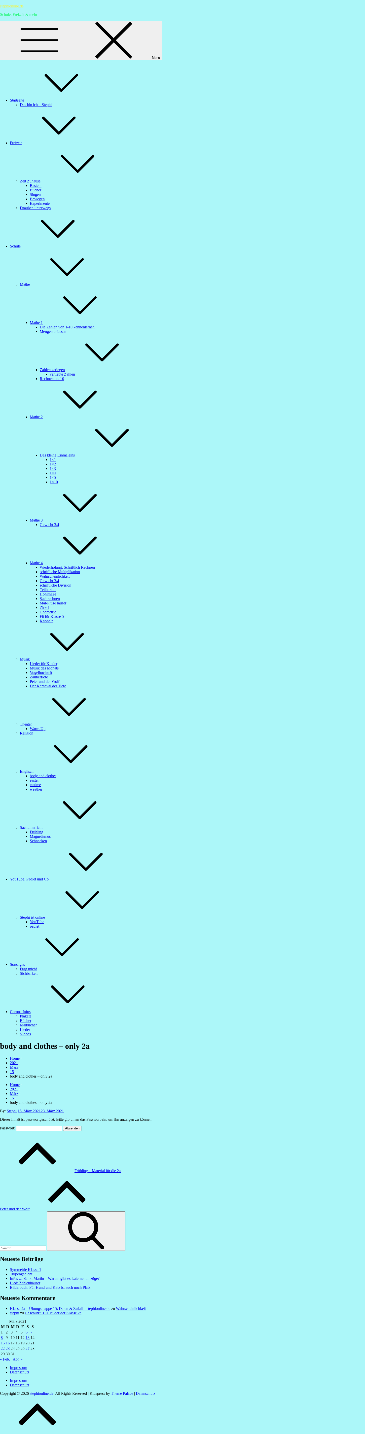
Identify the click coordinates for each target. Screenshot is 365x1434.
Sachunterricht (31, 827)
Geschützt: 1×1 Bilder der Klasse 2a (53, 1313)
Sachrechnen (50, 598)
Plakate (25, 1016)
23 (8, 1348)
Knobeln (46, 621)
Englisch (27, 771)
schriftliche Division (55, 585)
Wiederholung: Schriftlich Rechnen (67, 567)
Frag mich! (28, 969)
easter (34, 780)
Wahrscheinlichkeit (55, 576)
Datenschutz (19, 1372)
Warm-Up (37, 729)
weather (36, 789)
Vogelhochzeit (41, 672)
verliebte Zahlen (62, 374)
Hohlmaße (48, 594)
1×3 (53, 468)
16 (8, 1343)
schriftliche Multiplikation (60, 572)
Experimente (40, 203)
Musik (25, 659)
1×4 (53, 473)
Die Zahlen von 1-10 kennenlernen (67, 327)
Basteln (35, 185)
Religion (26, 733)
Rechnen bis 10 (52, 379)
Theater (26, 724)
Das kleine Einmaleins (57, 455)
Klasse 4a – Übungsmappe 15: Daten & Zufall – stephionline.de (60, 1308)
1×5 (53, 477)
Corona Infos (20, 1012)
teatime (35, 785)
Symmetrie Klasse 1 (25, 1269)
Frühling (36, 832)
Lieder (25, 1029)
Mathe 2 (36, 417)
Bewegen (37, 199)
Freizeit (16, 143)
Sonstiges (17, 964)
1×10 (54, 482)
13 (28, 1337)
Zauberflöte (39, 677)
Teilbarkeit (48, 590)
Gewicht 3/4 (49, 525)
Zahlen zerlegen (52, 370)
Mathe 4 (36, 563)
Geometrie (48, 612)
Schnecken (38, 841)
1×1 (53, 459)
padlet (34, 926)
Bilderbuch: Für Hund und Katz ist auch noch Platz (50, 1287)
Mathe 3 (36, 520)
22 (3, 1348)
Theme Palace (122, 1393)
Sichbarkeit (28, 973)
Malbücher (28, 1025)
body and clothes (43, 776)
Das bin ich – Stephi (36, 105)
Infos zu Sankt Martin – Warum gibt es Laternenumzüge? (55, 1278)
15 (3, 1343)
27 (28, 1348)
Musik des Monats (44, 668)
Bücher (35, 190)
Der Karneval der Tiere (48, 686)
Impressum (18, 1367)
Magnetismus (40, 836)
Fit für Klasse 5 (52, 616)
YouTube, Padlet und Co (29, 879)
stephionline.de (12, 6)
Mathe (25, 284)
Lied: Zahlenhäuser (25, 1283)
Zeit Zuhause (30, 181)
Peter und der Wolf (44, 681)
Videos (25, 1034)
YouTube (37, 922)
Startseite (17, 100)
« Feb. (5, 1359)
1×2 (53, 464)
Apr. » (18, 1359)
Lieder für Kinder (43, 664)
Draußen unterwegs (35, 208)
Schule (15, 246)
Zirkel (44, 607)
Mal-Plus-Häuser (53, 603)
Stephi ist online (32, 917)
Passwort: (8, 1128)
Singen (35, 194)
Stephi (12, 1111)
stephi (14, 1313)
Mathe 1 (36, 322)
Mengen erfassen (53, 331)
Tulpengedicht (21, 1274)
